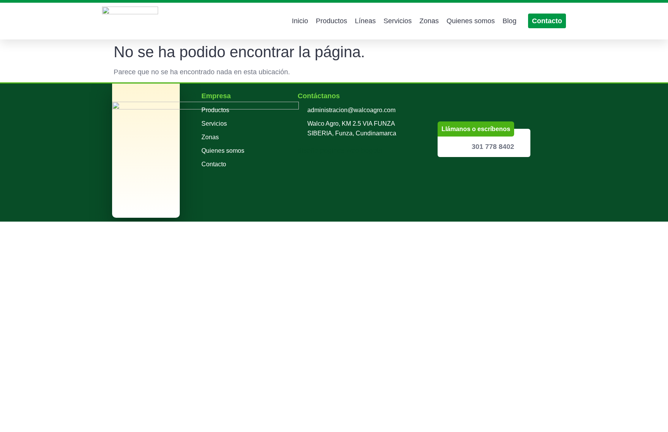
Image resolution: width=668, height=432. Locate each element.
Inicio (300, 21)
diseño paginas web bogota (340, 150)
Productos (331, 21)
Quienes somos (470, 21)
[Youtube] (489, 174)
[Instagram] (468, 174)
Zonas (429, 21)
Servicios (397, 21)
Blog (509, 21)
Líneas (365, 21)
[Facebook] (447, 174)
